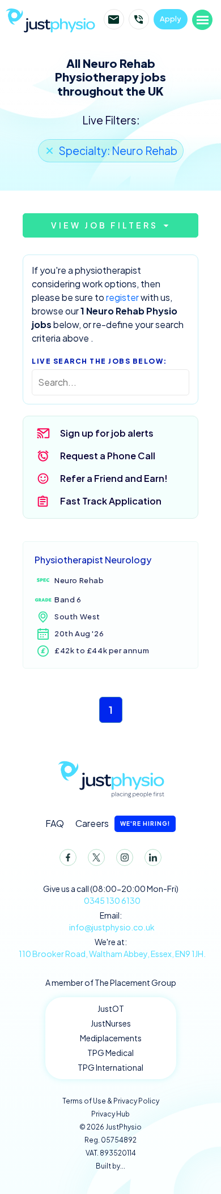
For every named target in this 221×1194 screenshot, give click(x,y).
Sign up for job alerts (107, 433)
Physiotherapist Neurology (93, 560)
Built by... (110, 1166)
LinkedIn (153, 857)
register (122, 297)
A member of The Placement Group (110, 982)
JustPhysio (53, 19)
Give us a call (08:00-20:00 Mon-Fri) (110, 894)
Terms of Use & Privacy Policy (110, 1101)
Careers (122, 823)
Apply (170, 18)
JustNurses (111, 1023)
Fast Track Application (111, 501)
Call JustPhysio (139, 19)
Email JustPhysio (114, 19)
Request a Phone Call (107, 456)
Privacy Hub (110, 1114)
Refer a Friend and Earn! (114, 478)
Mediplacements (111, 1038)
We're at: (112, 948)
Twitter (96, 857)
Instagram (124, 857)
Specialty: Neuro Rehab (117, 150)
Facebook (68, 857)
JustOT (110, 1008)
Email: (112, 921)
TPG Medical (110, 1053)
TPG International (110, 1067)
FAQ (54, 823)
